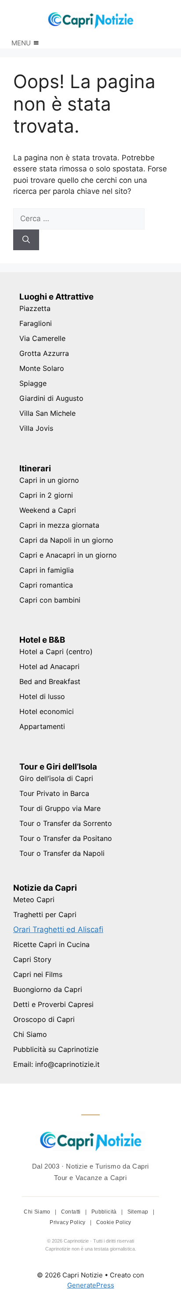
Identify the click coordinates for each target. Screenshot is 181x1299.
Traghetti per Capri (44, 914)
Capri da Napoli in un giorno (66, 540)
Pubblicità (104, 1212)
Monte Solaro (41, 368)
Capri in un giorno (49, 480)
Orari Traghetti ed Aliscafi (58, 929)
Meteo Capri (33, 899)
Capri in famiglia (46, 570)
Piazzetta (35, 308)
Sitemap (138, 1212)
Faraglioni (35, 323)
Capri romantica (46, 585)
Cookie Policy (113, 1222)
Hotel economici (46, 711)
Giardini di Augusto (51, 398)
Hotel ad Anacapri (49, 666)
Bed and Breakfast (49, 681)
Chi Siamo (30, 1034)
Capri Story (32, 959)
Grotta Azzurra (44, 353)
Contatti (72, 1212)
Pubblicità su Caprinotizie (55, 1049)
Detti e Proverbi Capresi (53, 1004)
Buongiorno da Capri (47, 989)
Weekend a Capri (47, 510)
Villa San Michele (47, 413)
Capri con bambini (49, 600)
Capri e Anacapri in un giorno (68, 555)
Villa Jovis (36, 428)
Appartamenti (42, 726)
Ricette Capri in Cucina (51, 944)
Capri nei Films (37, 974)
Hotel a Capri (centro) (56, 651)
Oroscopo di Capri (44, 1019)
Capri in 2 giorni (46, 495)
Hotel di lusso (42, 696)
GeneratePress (90, 1285)
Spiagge (33, 383)
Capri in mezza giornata (59, 525)
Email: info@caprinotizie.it (56, 1064)
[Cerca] (26, 240)
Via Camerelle (42, 338)
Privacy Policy (68, 1222)
